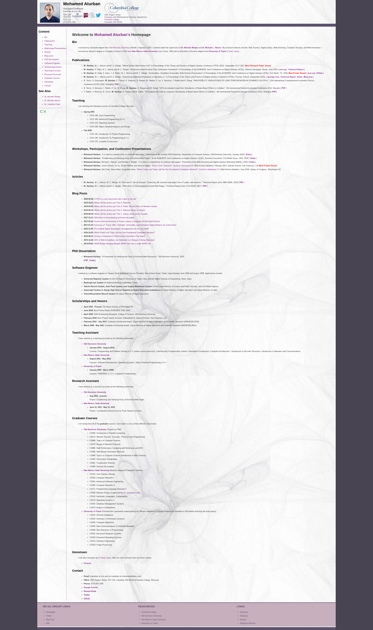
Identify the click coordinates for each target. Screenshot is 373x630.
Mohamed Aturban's (112, 35)
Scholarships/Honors (53, 67)
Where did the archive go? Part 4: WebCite (112, 203)
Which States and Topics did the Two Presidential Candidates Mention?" (124, 232)
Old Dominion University (119, 48)
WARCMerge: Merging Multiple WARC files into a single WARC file (122, 244)
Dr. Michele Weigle (52, 97)
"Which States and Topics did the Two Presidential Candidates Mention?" (167, 169)
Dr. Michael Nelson (52, 100)
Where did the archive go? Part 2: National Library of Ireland (119, 210)
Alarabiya (244, 616)
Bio (45, 37)
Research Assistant (52, 74)
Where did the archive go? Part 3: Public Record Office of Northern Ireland (125, 206)
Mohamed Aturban (81, 3)
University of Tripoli (149, 623)
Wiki (48, 623)
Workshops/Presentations (55, 48)
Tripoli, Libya (105, 558)
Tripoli (230, 51)
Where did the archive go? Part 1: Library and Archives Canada (120, 214)
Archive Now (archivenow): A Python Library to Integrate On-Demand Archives (127, 221)
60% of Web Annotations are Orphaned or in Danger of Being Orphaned (124, 240)
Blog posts (48, 56)
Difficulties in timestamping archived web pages (114, 217)
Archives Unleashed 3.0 (183, 166)
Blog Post (50, 620)
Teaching (48, 45)
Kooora (243, 620)
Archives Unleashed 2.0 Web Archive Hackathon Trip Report (119, 236)
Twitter (49, 616)
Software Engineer (52, 63)
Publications (49, 41)
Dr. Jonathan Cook (52, 104)
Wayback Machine (248, 623)
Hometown (48, 82)
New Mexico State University (153, 620)
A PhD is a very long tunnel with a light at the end (115, 199)
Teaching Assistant (52, 71)
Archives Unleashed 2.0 (209, 169)
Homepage (50, 612)
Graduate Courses (52, 78)
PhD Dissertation (51, 59)
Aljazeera (244, 612)
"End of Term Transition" (162, 166)
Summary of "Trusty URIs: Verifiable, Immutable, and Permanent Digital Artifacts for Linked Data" (135, 225)
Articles (47, 52)
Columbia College (111, 19)
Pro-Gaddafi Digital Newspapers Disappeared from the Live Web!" (121, 229)
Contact (47, 86)
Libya (236, 51)
